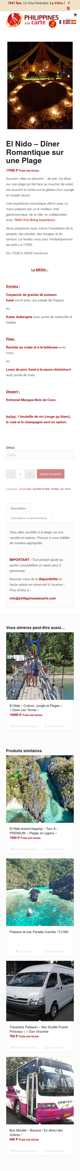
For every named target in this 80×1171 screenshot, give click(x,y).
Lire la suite (25, 951)
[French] (62, 21)
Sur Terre (65, 489)
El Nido (55, 489)
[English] (68, 21)
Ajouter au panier (50, 474)
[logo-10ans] (33, 20)
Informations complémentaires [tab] (29, 518)
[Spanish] (74, 21)
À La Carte (25, 489)
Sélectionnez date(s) (25, 726)
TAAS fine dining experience (34, 219)
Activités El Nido (41, 489)
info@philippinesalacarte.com (33, 598)
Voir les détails (56, 726)
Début (10, 447)
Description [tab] (18, 508)
